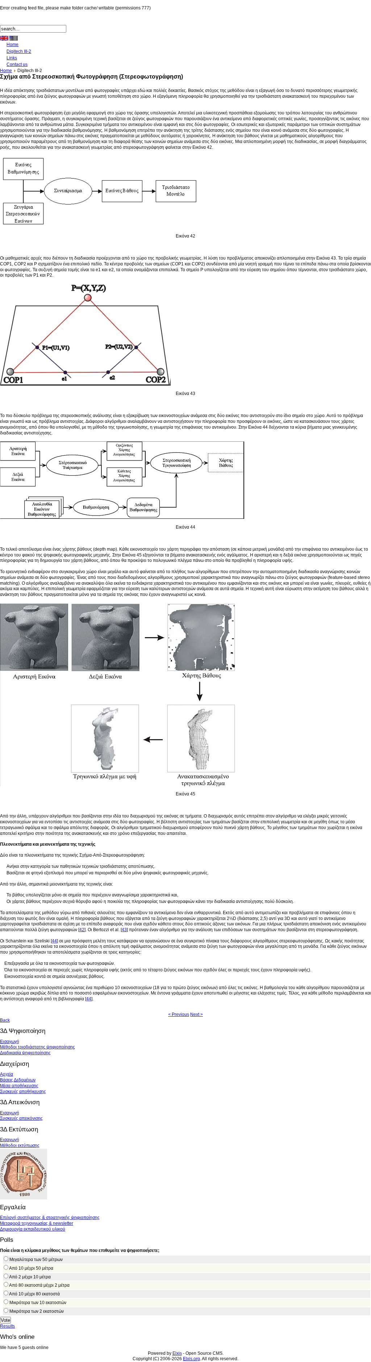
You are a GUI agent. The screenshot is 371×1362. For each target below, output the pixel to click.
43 (124, 929)
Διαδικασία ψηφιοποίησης (25, 1052)
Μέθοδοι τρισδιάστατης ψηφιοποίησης (37, 1047)
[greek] (13, 38)
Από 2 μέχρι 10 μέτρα (30, 1276)
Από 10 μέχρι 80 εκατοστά (34, 1293)
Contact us (17, 64)
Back (5, 1020)
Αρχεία (6, 1074)
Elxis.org (191, 1358)
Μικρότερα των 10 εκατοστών (37, 1302)
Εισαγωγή (9, 1041)
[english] (4, 38)
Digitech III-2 (19, 51)
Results (7, 1326)
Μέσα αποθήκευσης (19, 1085)
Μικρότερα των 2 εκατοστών (36, 1311)
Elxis (177, 1353)
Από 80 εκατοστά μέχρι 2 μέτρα (39, 1285)
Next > (196, 1014)
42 (81, 929)
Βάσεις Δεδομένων (18, 1080)
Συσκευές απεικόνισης (21, 1118)
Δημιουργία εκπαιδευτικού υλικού (32, 1229)
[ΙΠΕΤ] (23, 1198)
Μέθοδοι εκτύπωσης (19, 1145)
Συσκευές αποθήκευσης (23, 1091)
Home (12, 44)
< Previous (178, 1014)
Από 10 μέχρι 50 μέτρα (31, 1268)
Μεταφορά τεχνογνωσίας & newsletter (36, 1223)
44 (54, 940)
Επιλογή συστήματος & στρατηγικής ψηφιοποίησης (50, 1217)
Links (12, 57)
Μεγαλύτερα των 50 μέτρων (36, 1259)
